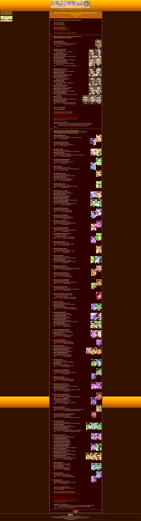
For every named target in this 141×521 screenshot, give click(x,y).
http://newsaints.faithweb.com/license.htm (80, 517)
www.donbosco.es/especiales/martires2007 (66, 507)
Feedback (74, 518)
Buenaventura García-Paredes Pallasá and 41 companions (76, 125)
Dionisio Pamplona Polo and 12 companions (67, 32)
